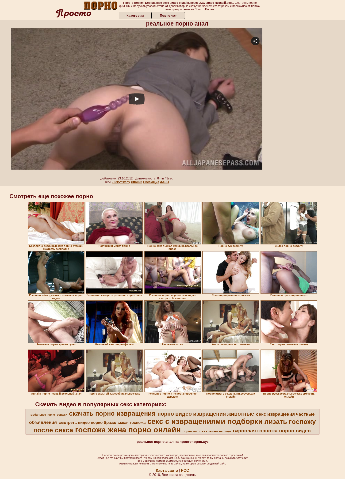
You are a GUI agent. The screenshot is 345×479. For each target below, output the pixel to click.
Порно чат (168, 15)
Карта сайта (167, 470)
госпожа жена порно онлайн (128, 430)
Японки (136, 182)
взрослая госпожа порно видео (272, 430)
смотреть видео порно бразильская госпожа (102, 422)
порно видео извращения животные (205, 414)
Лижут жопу (121, 182)
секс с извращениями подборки (205, 421)
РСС (185, 470)
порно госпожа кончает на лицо (207, 431)
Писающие (151, 182)
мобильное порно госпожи (49, 414)
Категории (135, 15)
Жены (164, 182)
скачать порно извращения (112, 413)
